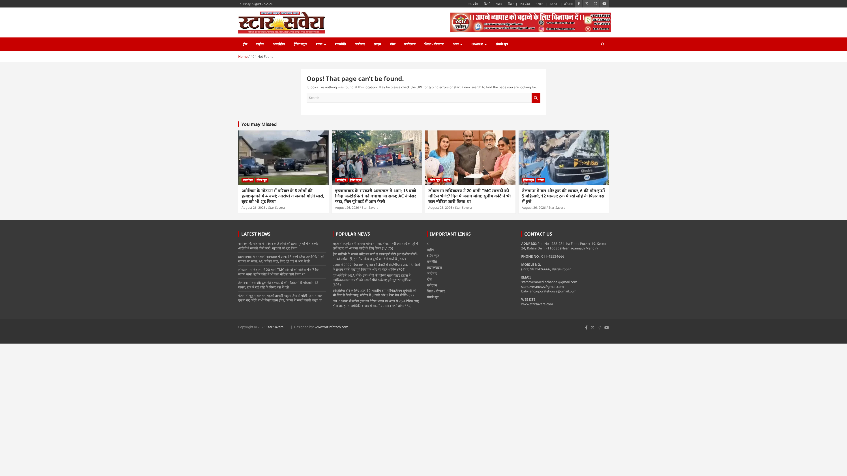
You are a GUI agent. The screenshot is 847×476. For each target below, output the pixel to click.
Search (536, 98)
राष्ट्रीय (260, 44)
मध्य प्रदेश (524, 4)
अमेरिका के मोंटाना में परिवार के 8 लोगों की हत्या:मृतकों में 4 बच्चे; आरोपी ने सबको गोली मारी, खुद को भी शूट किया (283, 196)
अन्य (456, 44)
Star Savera (276, 207)
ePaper (477, 44)
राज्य (319, 44)
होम (245, 44)
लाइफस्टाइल (434, 267)
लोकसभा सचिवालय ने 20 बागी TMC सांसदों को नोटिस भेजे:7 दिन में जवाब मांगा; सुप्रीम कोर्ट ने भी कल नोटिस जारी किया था (469, 196)
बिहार (510, 4)
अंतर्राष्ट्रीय (279, 44)
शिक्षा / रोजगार (434, 44)
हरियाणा (568, 4)
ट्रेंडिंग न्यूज (300, 44)
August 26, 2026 (253, 207)
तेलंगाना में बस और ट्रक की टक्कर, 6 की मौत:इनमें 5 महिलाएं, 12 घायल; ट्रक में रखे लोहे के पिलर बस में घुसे (563, 196)
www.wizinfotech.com (331, 327)
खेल (392, 44)
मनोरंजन (410, 44)
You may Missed (259, 124)
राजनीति (340, 44)
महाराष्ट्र (539, 4)
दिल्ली (487, 4)
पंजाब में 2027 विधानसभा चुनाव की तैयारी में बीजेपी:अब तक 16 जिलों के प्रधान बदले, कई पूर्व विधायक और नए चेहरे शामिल (376, 266)
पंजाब (499, 4)
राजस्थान (553, 4)
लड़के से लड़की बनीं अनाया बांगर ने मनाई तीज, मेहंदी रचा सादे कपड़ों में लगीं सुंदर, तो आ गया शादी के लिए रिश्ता (375, 245)
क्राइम (377, 44)
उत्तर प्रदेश (473, 4)
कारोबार (360, 44)
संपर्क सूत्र (502, 44)
